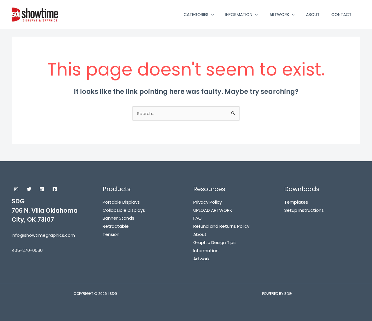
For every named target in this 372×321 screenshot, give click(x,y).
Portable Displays (121, 202)
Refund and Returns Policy (221, 226)
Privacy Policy (207, 202)
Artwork (201, 259)
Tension (111, 234)
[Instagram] (16, 189)
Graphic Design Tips (214, 242)
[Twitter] (29, 189)
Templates (296, 202)
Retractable (116, 226)
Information (206, 251)
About (200, 234)
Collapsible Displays (124, 210)
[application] (211, 14)
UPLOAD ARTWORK (212, 210)
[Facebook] (54, 189)
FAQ (197, 218)
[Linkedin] (41, 189)
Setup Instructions (304, 210)
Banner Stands (118, 218)
